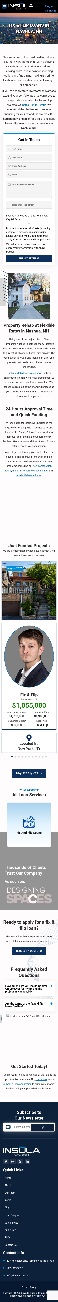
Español (50, 10)
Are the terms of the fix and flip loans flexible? (24, 1005)
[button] (4, 6)
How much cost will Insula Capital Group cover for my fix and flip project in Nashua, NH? (26, 988)
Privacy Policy (29, 1287)
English (50, 6)
